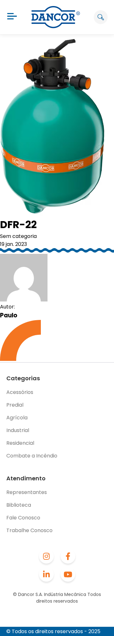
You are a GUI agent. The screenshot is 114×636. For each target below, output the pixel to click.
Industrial (17, 430)
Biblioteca (18, 505)
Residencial (20, 443)
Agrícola (17, 417)
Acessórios (19, 392)
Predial (14, 405)
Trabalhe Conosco (29, 530)
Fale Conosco (23, 517)
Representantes (26, 492)
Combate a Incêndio (31, 455)
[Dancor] (55, 17)
